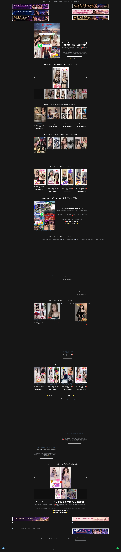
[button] (34, 77)
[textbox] (60, 549)
